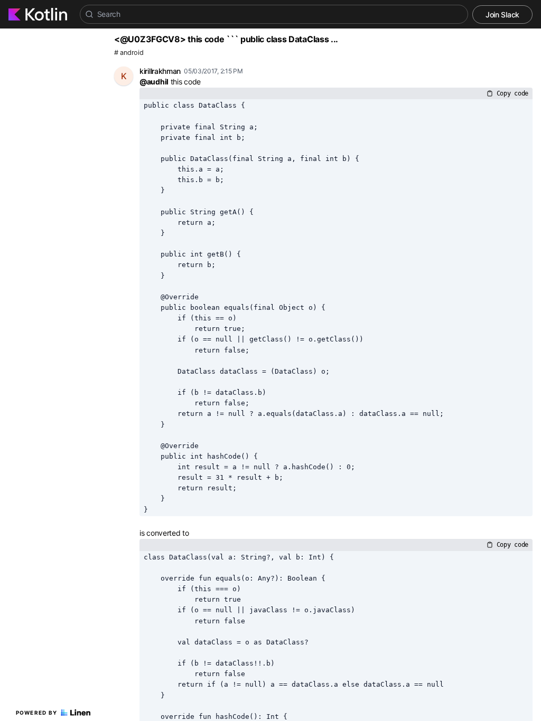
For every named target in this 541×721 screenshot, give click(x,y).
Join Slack (502, 14)
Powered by (37, 712)
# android (128, 52)
